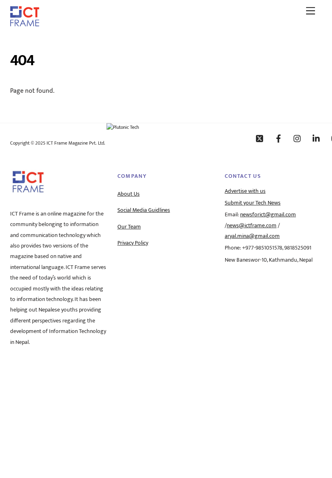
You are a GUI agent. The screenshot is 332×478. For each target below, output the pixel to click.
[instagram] (297, 138)
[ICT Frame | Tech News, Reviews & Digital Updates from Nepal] (24, 23)
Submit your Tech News (253, 203)
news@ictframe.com (252, 225)
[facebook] (278, 138)
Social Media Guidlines (143, 210)
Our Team (129, 227)
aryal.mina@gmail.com (252, 236)
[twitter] (259, 138)
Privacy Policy (132, 243)
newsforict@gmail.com (268, 215)
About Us (128, 194)
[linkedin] (317, 138)
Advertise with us (245, 191)
